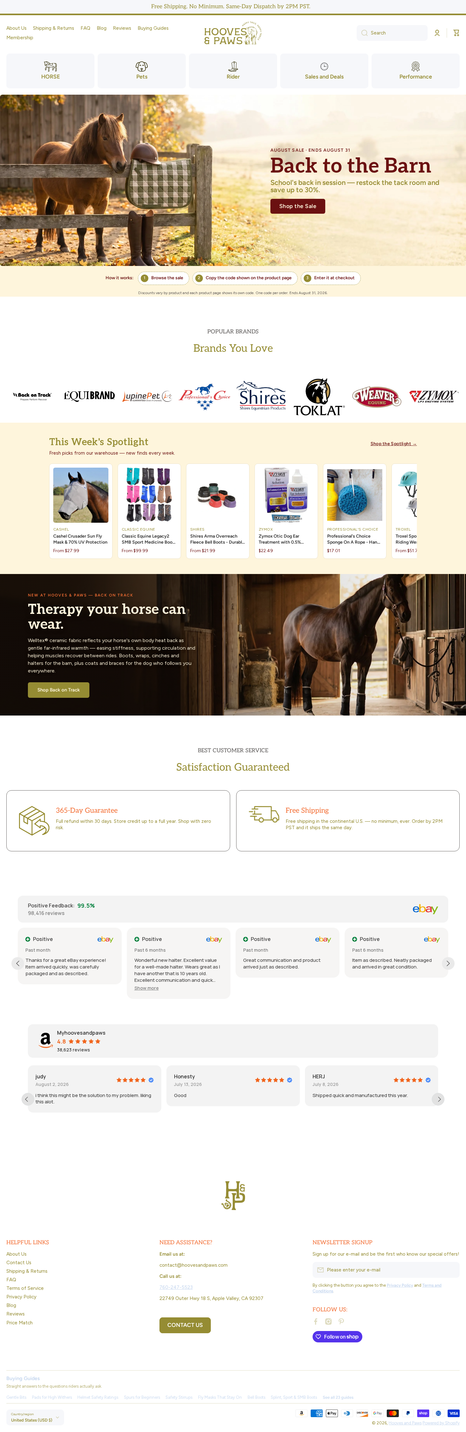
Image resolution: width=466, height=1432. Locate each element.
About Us (16, 1254)
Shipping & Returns (27, 1271)
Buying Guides (23, 1378)
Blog (11, 1305)
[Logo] (233, 33)
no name (323, 1076)
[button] (456, 33)
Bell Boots (256, 1397)
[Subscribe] (452, 1270)
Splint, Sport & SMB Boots (294, 1397)
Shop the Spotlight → (394, 443)
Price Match (19, 1323)
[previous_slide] (28, 1099)
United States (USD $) (31, 1420)
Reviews (15, 1314)
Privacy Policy (21, 1297)
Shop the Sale (298, 206)
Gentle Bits (16, 1397)
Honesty (46, 1076)
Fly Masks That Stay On (220, 1397)
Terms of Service (25, 1288)
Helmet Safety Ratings (97, 1397)
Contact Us (18, 1262)
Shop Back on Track (58, 690)
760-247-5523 (176, 1287)
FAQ (11, 1280)
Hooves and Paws (405, 1422)
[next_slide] (438, 1099)
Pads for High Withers (52, 1397)
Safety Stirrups (178, 1397)
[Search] (362, 33)
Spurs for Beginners (142, 1397)
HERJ (180, 1076)
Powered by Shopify (441, 1422)
